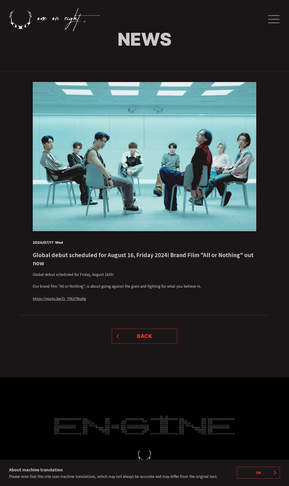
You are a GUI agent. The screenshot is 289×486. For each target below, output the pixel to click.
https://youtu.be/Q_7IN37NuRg (59, 298)
